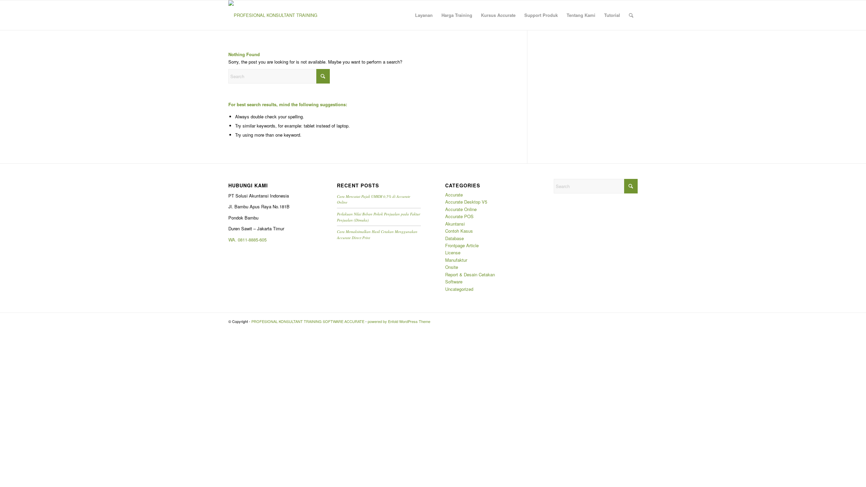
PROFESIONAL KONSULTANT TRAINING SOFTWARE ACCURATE (307, 321)
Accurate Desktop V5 (466, 202)
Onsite (451, 267)
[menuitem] (424, 15)
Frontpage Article (462, 245)
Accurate (454, 194)
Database (454, 238)
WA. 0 (234, 239)
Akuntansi (455, 224)
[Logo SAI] (273, 15)
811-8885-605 (253, 239)
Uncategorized (459, 289)
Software (453, 281)
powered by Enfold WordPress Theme (399, 321)
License (452, 252)
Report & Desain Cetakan (470, 274)
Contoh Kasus (459, 231)
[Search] (631, 15)
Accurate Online (461, 209)
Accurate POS (459, 216)
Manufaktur (456, 260)
